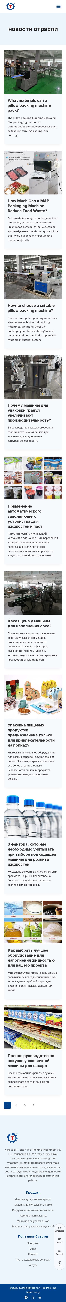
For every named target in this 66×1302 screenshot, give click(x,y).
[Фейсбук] (26, 1297)
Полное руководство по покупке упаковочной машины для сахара (31, 1060)
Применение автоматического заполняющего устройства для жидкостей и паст (25, 516)
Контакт (33, 1254)
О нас (33, 1248)
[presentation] (33, 72)
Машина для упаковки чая (33, 1221)
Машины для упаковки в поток (33, 1204)
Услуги (33, 1265)
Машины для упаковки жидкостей (33, 1226)
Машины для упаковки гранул (33, 1199)
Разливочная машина (33, 1215)
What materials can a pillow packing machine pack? (29, 105)
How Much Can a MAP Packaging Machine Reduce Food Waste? (28, 205)
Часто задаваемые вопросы (33, 1259)
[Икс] (33, 1297)
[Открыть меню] (58, 6)
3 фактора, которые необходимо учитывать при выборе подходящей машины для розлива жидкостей (32, 854)
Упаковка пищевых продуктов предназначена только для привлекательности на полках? (31, 735)
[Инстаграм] (40, 1297)
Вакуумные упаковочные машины (33, 1210)
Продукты (33, 1243)
